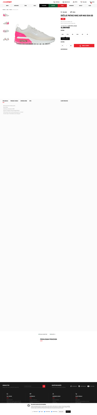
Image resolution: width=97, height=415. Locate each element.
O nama (31, 399)
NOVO (7, 5)
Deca (35, 5)
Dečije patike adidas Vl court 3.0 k (64, 197)
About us (35, 399)
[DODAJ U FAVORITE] (11, 370)
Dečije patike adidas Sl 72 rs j (64, 177)
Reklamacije (55, 402)
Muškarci (16, 5)
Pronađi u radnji (14, 100)
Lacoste (53, 5)
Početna (4, 9)
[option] (34, 34)
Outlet (80, 5)
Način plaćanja (78, 402)
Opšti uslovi (77, 399)
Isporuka (54, 401)
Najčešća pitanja (56, 399)
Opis (30, 100)
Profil (76, 2)
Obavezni (36, 411)
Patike (11, 9)
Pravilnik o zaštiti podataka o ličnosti (82, 401)
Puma (62, 5)
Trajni (41, 411)
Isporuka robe (24, 100)
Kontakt (31, 402)
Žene (26, 5)
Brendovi (71, 5)
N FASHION (44, 5)
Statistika (48, 411)
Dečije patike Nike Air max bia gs (13, 364)
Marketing (55, 411)
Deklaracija (5, 100)
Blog (90, 5)
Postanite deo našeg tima (34, 401)
